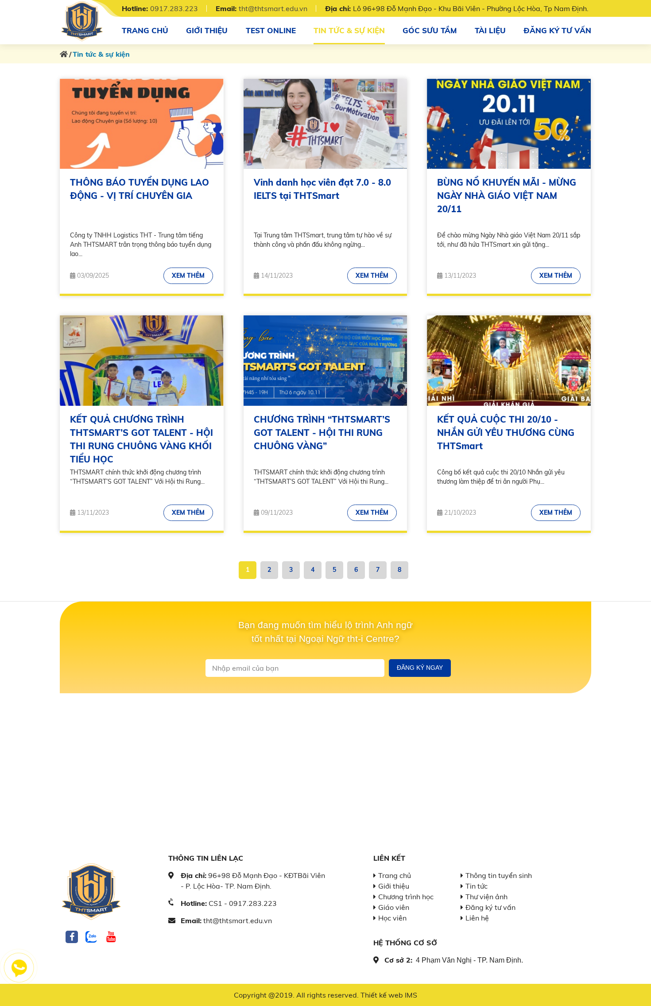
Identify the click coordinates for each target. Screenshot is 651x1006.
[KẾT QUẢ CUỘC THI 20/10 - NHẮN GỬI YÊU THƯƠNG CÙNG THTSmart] (509, 360)
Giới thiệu (207, 30)
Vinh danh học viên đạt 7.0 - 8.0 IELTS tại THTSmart (322, 189)
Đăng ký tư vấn (557, 30)
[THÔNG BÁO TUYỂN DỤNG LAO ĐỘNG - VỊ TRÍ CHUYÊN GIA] (142, 124)
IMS (411, 994)
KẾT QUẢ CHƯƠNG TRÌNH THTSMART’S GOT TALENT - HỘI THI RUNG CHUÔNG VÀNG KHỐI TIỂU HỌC (141, 439)
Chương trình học (406, 896)
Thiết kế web (381, 994)
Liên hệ (477, 917)
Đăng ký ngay (420, 667)
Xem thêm (188, 276)
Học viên (392, 917)
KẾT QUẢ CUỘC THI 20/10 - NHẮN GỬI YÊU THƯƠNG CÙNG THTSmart (505, 432)
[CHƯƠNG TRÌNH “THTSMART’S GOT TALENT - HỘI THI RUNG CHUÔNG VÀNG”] (325, 360)
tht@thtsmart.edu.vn (273, 8)
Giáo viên (393, 907)
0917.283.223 (174, 8)
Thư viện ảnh (486, 896)
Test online (271, 30)
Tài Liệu (490, 30)
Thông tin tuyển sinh (498, 875)
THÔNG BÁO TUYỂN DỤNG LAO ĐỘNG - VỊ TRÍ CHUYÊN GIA (139, 189)
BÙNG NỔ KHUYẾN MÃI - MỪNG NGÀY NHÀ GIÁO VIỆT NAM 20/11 (506, 195)
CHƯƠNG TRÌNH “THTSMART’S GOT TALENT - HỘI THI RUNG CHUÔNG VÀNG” (322, 432)
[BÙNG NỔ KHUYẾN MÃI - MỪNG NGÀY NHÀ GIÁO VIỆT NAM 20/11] (509, 124)
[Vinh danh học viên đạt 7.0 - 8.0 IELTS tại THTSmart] (325, 124)
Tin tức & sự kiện (349, 30)
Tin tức (476, 886)
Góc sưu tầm (430, 30)
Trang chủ (145, 30)
